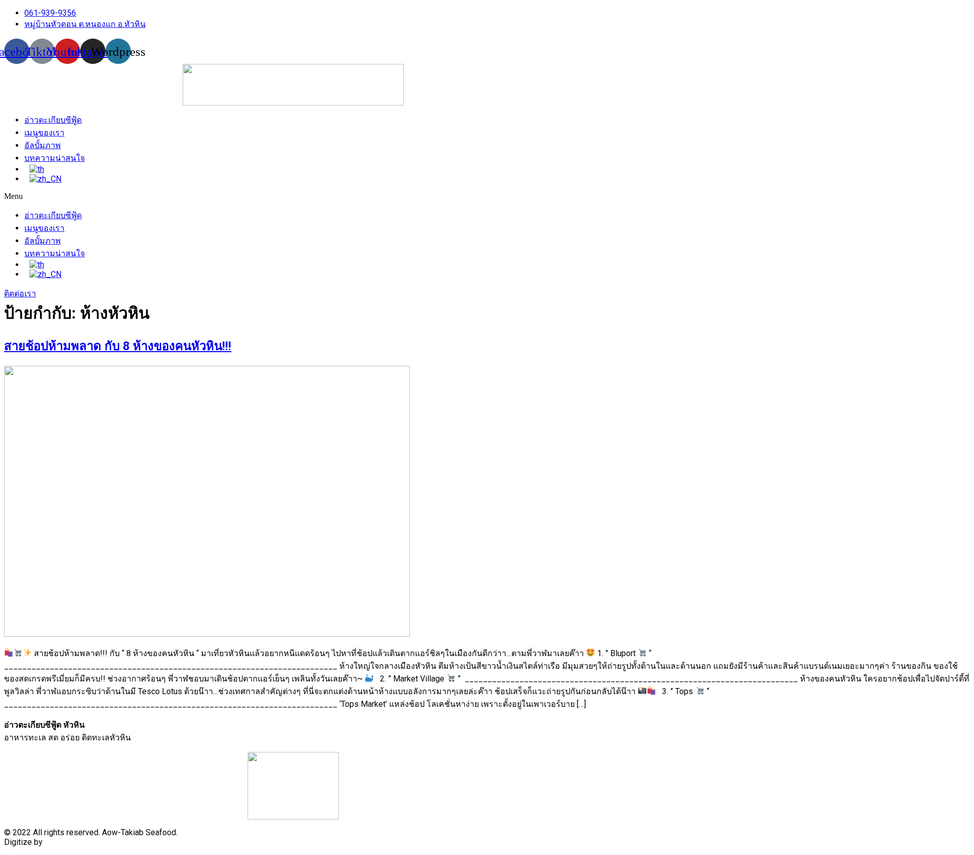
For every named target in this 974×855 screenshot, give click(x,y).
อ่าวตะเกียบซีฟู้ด (53, 120)
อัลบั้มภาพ (42, 145)
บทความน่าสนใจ (54, 158)
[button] (293, 196)
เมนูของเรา (44, 133)
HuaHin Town (68, 842)
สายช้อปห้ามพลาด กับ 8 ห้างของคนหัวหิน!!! (117, 346)
